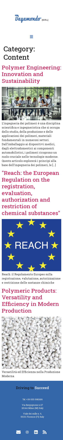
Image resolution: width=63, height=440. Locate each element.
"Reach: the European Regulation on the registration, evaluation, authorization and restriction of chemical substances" (31, 192)
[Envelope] (18, 432)
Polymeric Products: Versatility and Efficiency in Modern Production (30, 300)
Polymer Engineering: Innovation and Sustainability (31, 74)
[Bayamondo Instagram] (27, 432)
